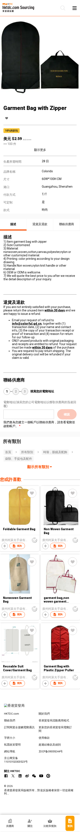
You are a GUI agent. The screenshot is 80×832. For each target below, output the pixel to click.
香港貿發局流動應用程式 (54, 720)
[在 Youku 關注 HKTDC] (48, 776)
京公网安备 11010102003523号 (16, 759)
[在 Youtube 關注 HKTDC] (41, 776)
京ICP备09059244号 (51, 751)
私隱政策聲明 (12, 744)
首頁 (8, 452)
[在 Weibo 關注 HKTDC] (27, 776)
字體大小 (9, 737)
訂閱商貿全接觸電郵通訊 (19, 727)
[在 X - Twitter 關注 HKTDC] (13, 776)
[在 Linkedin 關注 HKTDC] (20, 776)
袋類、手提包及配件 (18, 458)
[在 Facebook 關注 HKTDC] (6, 776)
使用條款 (44, 737)
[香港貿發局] (40, 708)
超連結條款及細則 (50, 744)
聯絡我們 (9, 720)
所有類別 (27, 452)
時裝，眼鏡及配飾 (55, 452)
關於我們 (44, 713)
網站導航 (9, 751)
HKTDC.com (11, 713)
